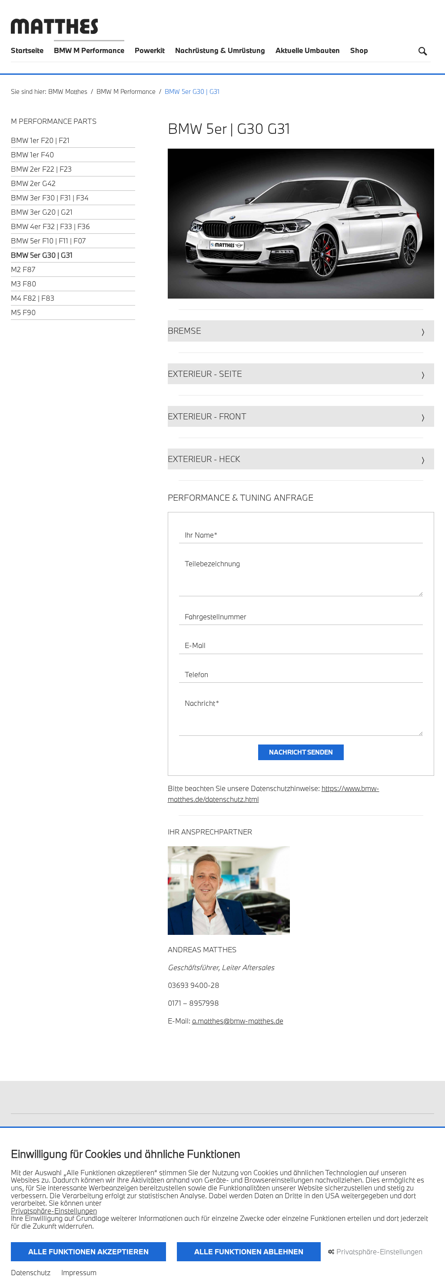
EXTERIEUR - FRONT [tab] (207, 416)
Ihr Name (201, 534)
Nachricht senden (301, 752)
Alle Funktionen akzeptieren (88, 1251)
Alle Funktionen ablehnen (248, 1251)
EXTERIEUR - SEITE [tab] (205, 374)
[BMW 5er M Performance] (301, 224)
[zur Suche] (423, 51)
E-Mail (195, 645)
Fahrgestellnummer (215, 616)
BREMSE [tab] (184, 331)
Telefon (196, 674)
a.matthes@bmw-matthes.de (237, 1020)
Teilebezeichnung (212, 563)
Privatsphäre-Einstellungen (54, 1211)
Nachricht (202, 703)
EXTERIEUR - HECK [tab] (204, 459)
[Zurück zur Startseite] (54, 31)
